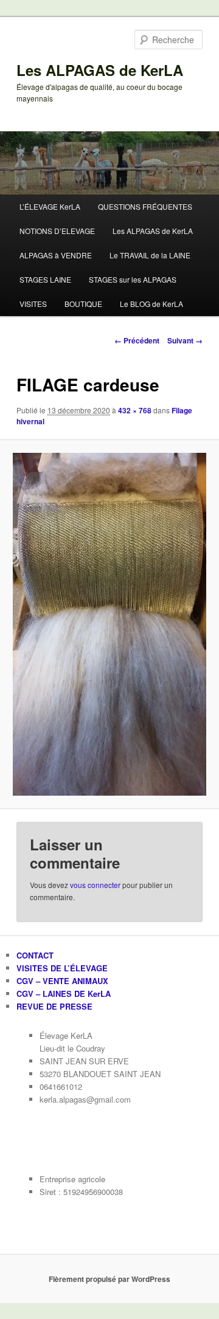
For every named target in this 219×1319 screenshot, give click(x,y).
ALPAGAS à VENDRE (55, 255)
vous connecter (95, 885)
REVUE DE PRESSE (54, 1006)
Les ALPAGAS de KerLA (99, 70)
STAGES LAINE (45, 279)
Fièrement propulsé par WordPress (109, 1278)
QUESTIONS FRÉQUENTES (145, 206)
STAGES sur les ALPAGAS (132, 279)
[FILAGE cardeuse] (109, 624)
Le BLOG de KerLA (151, 303)
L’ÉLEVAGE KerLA (49, 206)
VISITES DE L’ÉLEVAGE (62, 968)
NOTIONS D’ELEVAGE (57, 231)
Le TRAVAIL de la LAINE (149, 255)
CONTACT (35, 955)
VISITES (33, 303)
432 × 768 (134, 410)
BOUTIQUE (83, 303)
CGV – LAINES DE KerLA (63, 993)
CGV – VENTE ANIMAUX (62, 981)
